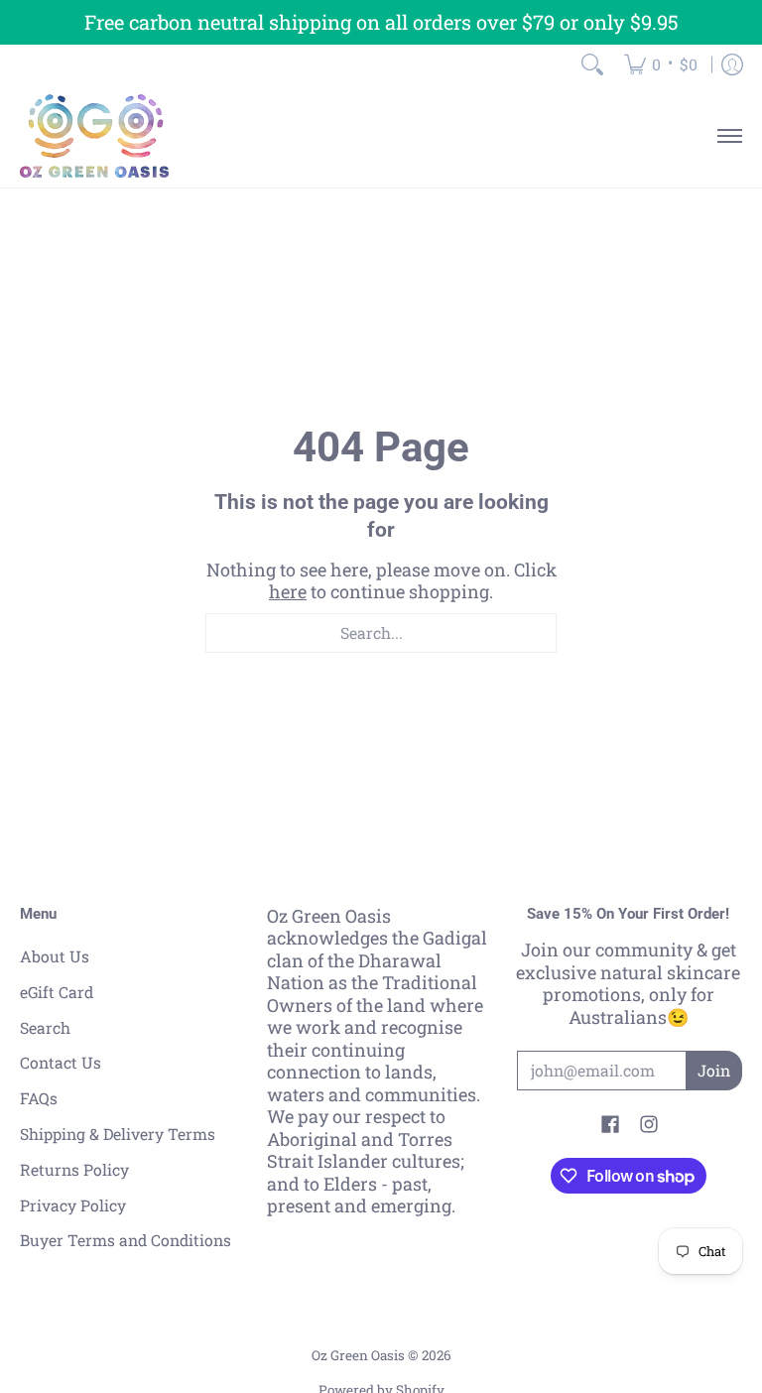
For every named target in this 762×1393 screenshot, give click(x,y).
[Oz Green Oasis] (94, 136)
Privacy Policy (73, 1205)
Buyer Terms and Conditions (125, 1239)
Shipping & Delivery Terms (117, 1133)
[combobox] (381, 633)
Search (45, 1027)
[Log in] (732, 64)
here (288, 591)
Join (714, 1070)
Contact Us (60, 1062)
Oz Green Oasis (358, 1355)
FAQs (39, 1097)
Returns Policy (74, 1169)
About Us (54, 956)
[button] (610, 1126)
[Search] (592, 64)
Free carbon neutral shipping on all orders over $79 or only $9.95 (381, 22)
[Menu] (728, 136)
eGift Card (56, 991)
